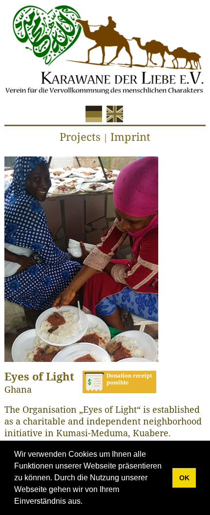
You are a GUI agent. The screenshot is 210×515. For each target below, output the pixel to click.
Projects (80, 136)
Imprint (130, 136)
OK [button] (184, 478)
